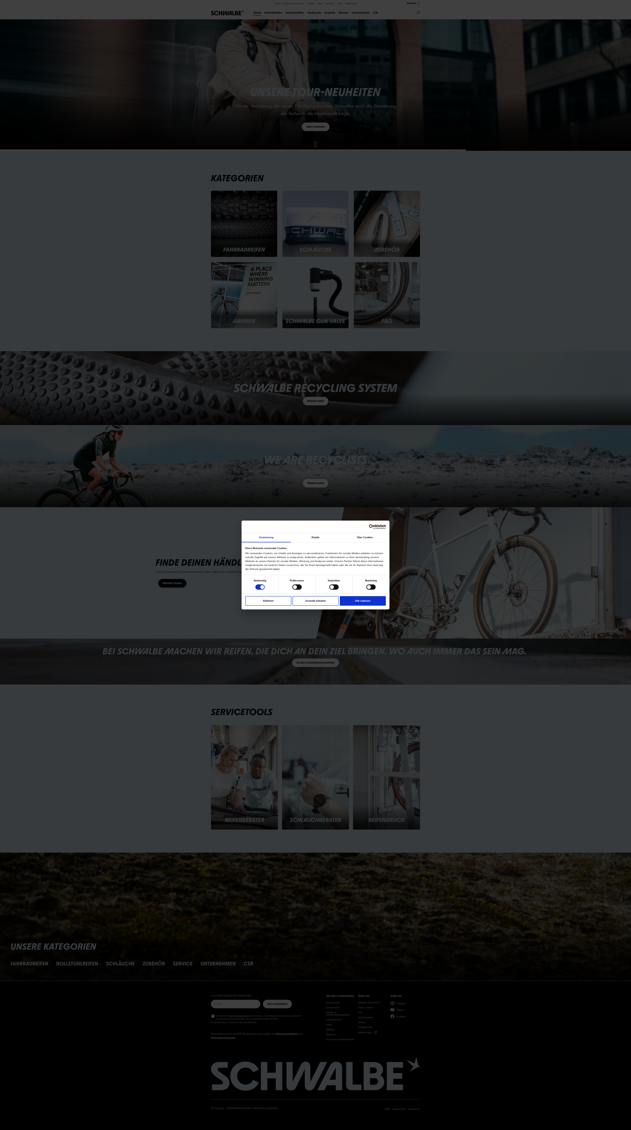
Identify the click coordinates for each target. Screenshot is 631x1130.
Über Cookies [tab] (365, 537)
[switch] (297, 587)
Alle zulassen (362, 600)
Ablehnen (268, 600)
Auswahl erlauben (315, 600)
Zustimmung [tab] (266, 537)
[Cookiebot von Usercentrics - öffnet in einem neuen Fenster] (371, 526)
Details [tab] (316, 537)
